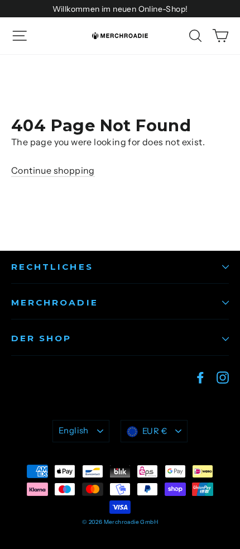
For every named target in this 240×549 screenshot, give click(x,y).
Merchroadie (54, 302)
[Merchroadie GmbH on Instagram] (223, 377)
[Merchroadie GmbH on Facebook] (200, 377)
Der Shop (41, 338)
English (74, 431)
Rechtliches (52, 266)
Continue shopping (53, 170)
